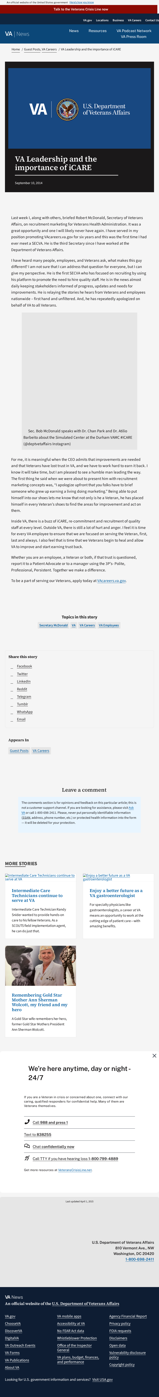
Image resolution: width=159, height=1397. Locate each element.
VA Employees (109, 625)
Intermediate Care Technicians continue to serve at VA (37, 895)
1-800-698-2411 (139, 1259)
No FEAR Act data (70, 1330)
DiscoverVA (13, 1330)
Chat (53, 1146)
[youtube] (104, 1233)
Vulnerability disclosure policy (127, 1355)
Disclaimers (118, 1338)
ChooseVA (13, 1323)
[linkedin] (144, 1233)
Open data (117, 1345)
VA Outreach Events (20, 1345)
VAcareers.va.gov (111, 581)
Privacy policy (119, 1323)
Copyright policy (122, 1364)
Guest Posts (19, 750)
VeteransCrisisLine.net (75, 1170)
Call (50, 1122)
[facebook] (128, 1233)
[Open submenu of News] (81, 31)
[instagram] (136, 1233)
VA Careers (41, 750)
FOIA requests (120, 1330)
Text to (37, 1134)
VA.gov (10, 1316)
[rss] (120, 1233)
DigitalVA (12, 1338)
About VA (12, 1367)
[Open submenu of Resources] (109, 31)
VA (74, 625)
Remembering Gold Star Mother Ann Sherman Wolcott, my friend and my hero (40, 1002)
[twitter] (112, 1233)
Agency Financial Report (128, 1316)
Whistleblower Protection (77, 1338)
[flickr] (152, 1233)
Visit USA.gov (102, 1379)
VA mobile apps (69, 1316)
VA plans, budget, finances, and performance (78, 1360)
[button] (78, 9)
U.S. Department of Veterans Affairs (85, 1303)
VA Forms (12, 1352)
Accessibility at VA (71, 1323)
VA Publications (17, 1360)
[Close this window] (154, 1055)
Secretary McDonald (53, 625)
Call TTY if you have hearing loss (75, 1158)
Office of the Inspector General (74, 1348)
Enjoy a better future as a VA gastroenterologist (116, 892)
